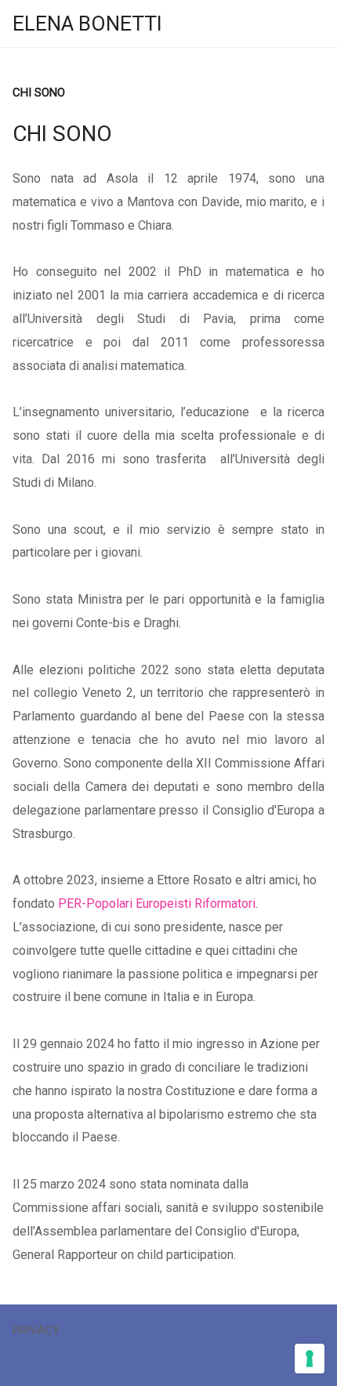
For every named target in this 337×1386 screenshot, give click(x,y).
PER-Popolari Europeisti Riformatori (156, 903)
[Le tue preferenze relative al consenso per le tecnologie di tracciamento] (309, 1358)
